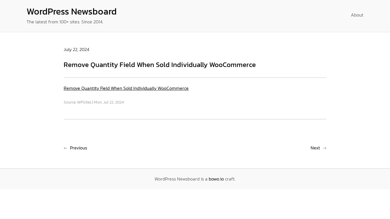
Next (315, 147)
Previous (78, 147)
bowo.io (216, 178)
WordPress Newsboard (72, 11)
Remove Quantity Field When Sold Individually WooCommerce (126, 88)
